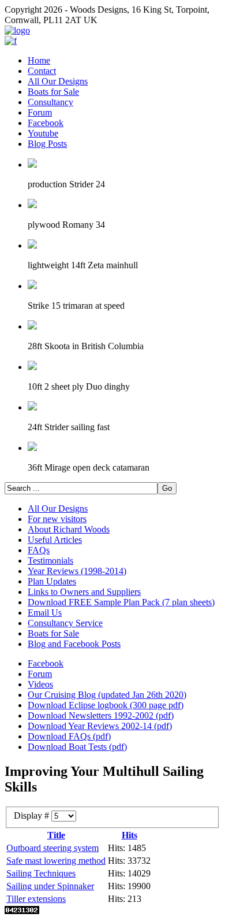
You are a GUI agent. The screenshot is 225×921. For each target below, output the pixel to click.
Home (39, 60)
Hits (129, 835)
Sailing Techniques (41, 873)
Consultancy (50, 102)
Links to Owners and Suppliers (84, 592)
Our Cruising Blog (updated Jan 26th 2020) (107, 695)
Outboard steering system (52, 848)
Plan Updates (52, 581)
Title (56, 835)
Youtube (43, 133)
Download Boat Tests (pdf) (77, 747)
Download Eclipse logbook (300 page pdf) (105, 705)
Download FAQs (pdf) (69, 736)
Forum (40, 112)
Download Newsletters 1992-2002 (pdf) (101, 715)
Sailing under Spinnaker (50, 886)
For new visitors (57, 519)
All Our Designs (58, 81)
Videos (40, 684)
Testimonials (50, 560)
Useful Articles (55, 540)
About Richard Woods (69, 529)
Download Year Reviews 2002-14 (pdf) (100, 726)
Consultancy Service (65, 623)
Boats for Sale (53, 92)
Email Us (45, 612)
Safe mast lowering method (56, 860)
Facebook (45, 123)
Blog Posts (47, 144)
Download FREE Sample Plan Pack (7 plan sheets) (121, 602)
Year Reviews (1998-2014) (77, 571)
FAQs (39, 550)
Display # (32, 815)
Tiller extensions (36, 899)
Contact (42, 71)
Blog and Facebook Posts (74, 644)
